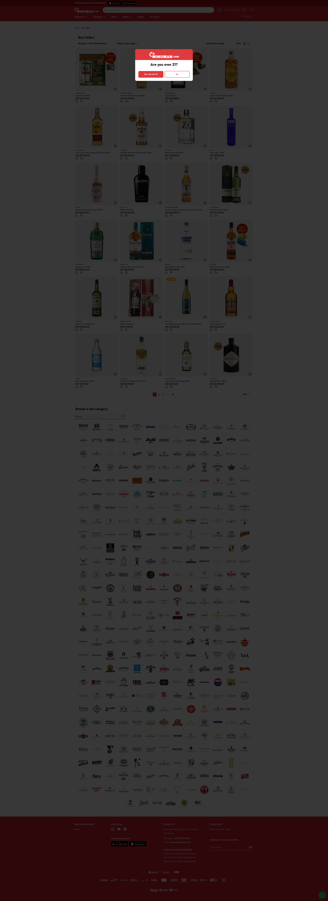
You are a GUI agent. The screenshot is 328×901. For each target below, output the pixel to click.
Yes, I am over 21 (151, 74)
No (177, 74)
